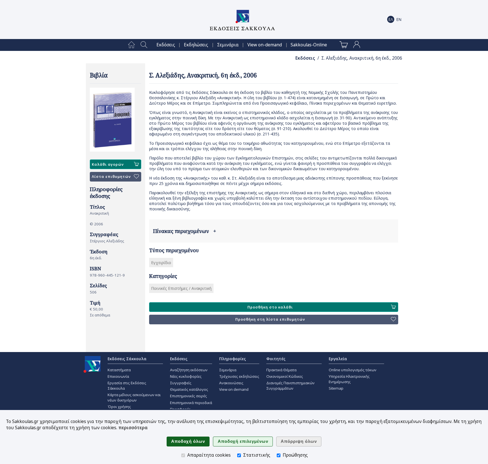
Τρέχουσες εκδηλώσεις (239, 376)
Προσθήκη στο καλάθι (270, 307)
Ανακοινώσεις (231, 382)
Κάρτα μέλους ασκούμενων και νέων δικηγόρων (134, 397)
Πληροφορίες (232, 358)
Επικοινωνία (118, 376)
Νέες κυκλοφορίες (186, 376)
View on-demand (264, 45)
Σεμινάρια (228, 45)
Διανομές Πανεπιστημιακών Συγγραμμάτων (290, 385)
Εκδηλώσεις (196, 45)
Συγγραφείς (180, 382)
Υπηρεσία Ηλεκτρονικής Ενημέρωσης (349, 379)
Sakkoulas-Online (309, 45)
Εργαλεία (338, 358)
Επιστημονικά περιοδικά (191, 402)
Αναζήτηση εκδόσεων (189, 369)
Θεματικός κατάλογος (189, 389)
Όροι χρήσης (119, 406)
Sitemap (336, 388)
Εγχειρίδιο (161, 262)
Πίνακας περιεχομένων (184, 231)
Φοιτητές (276, 358)
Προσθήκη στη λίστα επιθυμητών (270, 319)
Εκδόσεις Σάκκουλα (127, 358)
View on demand (234, 389)
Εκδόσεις (165, 45)
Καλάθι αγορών (108, 164)
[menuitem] (131, 45)
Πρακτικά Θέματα (281, 369)
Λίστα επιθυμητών (111, 176)
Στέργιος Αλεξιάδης (107, 240)
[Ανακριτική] (115, 120)
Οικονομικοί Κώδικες (284, 376)
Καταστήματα (119, 369)
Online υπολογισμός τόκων (352, 369)
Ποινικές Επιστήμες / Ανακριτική (181, 288)
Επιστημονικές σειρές (188, 395)
